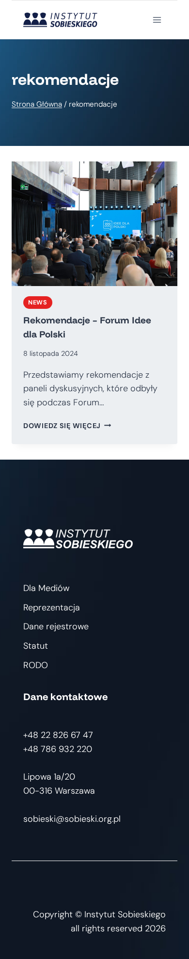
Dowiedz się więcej (67, 425)
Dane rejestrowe (56, 626)
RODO (35, 665)
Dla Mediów (46, 588)
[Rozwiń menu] (157, 19)
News (37, 302)
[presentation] (94, 223)
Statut (35, 646)
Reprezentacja (51, 607)
